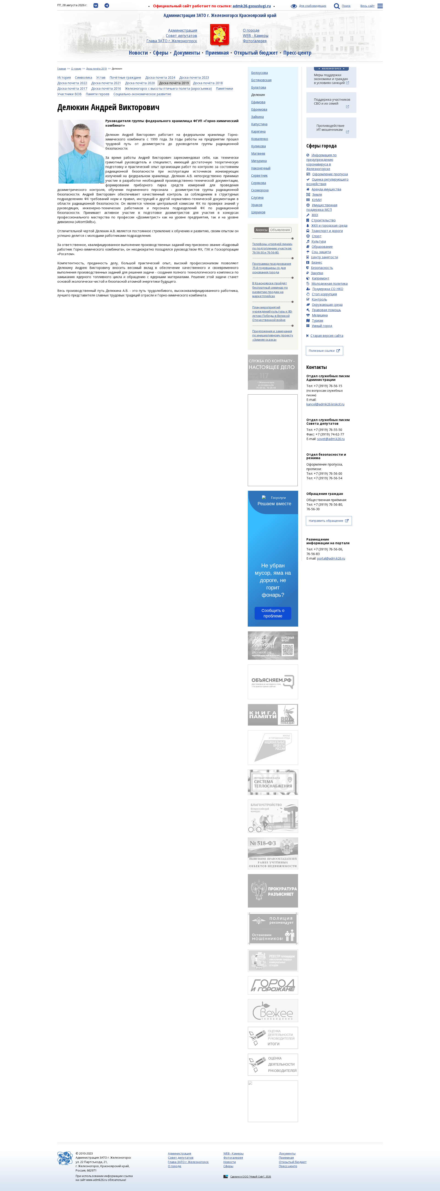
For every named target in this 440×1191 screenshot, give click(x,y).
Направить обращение (326, 521)
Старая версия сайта (327, 335)
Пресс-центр (297, 52)
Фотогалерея (255, 40)
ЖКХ (315, 215)
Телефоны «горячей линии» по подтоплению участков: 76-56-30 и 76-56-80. (272, 248)
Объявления (280, 230)
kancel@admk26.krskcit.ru (325, 404)
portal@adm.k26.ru (331, 558)
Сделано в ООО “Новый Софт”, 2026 (250, 1176)
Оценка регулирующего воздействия (327, 181)
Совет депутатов (181, 35)
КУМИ (317, 200)
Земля (317, 194)
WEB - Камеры (255, 35)
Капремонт (320, 278)
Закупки (317, 273)
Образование (322, 246)
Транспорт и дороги (327, 231)
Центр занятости (324, 257)
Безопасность (322, 267)
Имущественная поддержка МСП (321, 207)
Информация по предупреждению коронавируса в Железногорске (321, 162)
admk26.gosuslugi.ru (252, 5)
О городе (251, 30)
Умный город (322, 326)
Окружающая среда (327, 304)
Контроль (319, 299)
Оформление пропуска (330, 174)
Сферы (160, 52)
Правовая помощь (326, 310)
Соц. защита (321, 252)
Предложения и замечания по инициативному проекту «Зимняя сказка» (272, 335)
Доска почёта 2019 (96, 68)
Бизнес (316, 262)
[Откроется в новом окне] (96, 5)
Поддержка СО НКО (327, 289)
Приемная (217, 52)
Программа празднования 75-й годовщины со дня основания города (271, 268)
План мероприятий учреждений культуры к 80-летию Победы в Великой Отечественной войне (272, 313)
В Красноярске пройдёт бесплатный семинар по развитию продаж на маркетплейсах (270, 289)
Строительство (323, 220)
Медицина (320, 315)
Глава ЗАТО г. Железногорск (171, 40)
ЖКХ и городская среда (329, 225)
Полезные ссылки (322, 351)
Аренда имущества (326, 189)
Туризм (317, 320)
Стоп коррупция (324, 294)
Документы (186, 52)
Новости (138, 52)
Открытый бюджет (256, 52)
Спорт (317, 236)
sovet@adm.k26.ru (331, 439)
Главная (61, 68)
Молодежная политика (329, 283)
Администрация (182, 30)
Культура (318, 241)
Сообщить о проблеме (272, 613)
